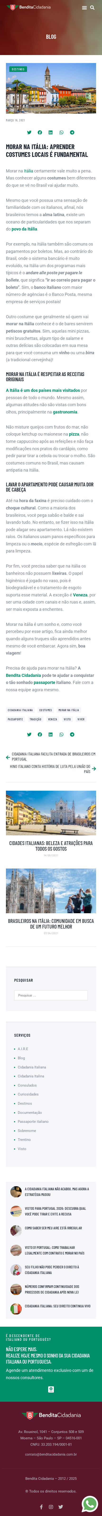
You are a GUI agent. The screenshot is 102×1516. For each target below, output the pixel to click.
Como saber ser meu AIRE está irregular (53, 1228)
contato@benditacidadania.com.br (51, 1454)
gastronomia (65, 411)
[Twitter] (60, 1507)
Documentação (30, 1113)
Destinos (18, 69)
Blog (21, 1058)
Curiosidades (28, 1094)
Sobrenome (27, 1131)
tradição (36, 719)
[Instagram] (51, 1507)
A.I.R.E (23, 1049)
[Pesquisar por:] (51, 995)
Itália (28, 170)
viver (81, 719)
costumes (45, 710)
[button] (84, 7)
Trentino (24, 1140)
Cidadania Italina (31, 1076)
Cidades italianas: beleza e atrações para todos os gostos (51, 846)
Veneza (52, 719)
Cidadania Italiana (32, 1067)
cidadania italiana (20, 710)
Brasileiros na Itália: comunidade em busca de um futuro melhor (51, 923)
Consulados (27, 1085)
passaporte (44, 682)
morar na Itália (69, 710)
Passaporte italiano (33, 1121)
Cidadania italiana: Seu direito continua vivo (57, 1306)
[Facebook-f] (41, 1507)
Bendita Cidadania (24, 675)
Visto (67, 719)
